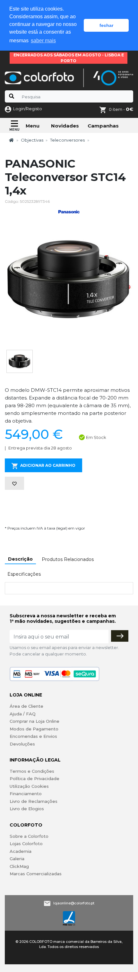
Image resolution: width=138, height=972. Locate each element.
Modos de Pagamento (34, 728)
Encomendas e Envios (33, 736)
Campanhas (103, 126)
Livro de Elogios (27, 808)
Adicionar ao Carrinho (47, 465)
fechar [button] (106, 25)
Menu (32, 126)
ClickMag (19, 866)
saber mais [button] (43, 40)
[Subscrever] (119, 636)
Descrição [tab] (20, 559)
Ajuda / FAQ (23, 713)
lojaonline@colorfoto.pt (73, 903)
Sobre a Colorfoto (29, 836)
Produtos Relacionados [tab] (68, 559)
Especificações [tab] (24, 574)
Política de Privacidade (34, 778)
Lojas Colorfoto (26, 843)
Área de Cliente (26, 706)
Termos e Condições (32, 771)
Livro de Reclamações (33, 801)
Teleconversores (67, 140)
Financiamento (26, 793)
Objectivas (32, 140)
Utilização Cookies (29, 786)
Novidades (65, 126)
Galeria (17, 858)
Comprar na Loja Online (34, 721)
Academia (20, 851)
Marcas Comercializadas (36, 873)
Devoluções (22, 743)
